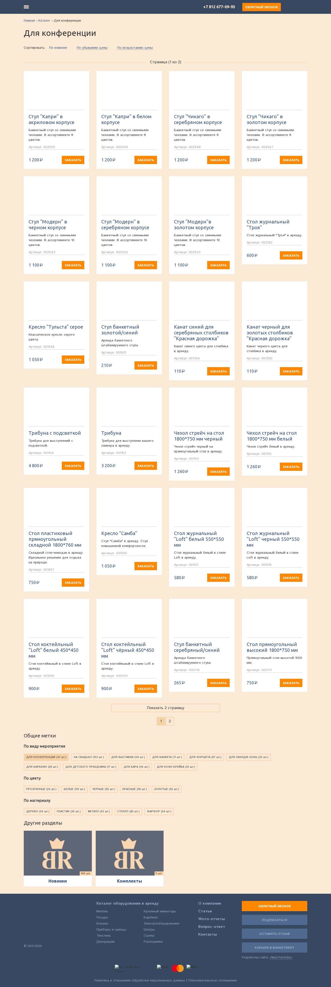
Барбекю (151, 917)
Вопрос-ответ (211, 927)
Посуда (102, 917)
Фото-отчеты (211, 919)
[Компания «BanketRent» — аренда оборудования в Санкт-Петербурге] (56, 7)
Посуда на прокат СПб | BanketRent (38, 916)
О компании (209, 903)
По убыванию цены (92, 48)
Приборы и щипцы (111, 929)
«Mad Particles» (281, 957)
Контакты (207, 934)
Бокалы (102, 923)
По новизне (58, 48)
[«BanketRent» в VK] (27, 937)
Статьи (205, 911)
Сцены (149, 935)
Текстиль (103, 935)
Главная (29, 20)
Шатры (149, 929)
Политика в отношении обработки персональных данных (139, 980)
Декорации (105, 941)
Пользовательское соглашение (213, 980)
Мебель (102, 911)
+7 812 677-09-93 (219, 7)
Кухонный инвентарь (160, 911)
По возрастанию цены (135, 48)
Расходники (153, 941)
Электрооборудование (162, 923)
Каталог (44, 20)
